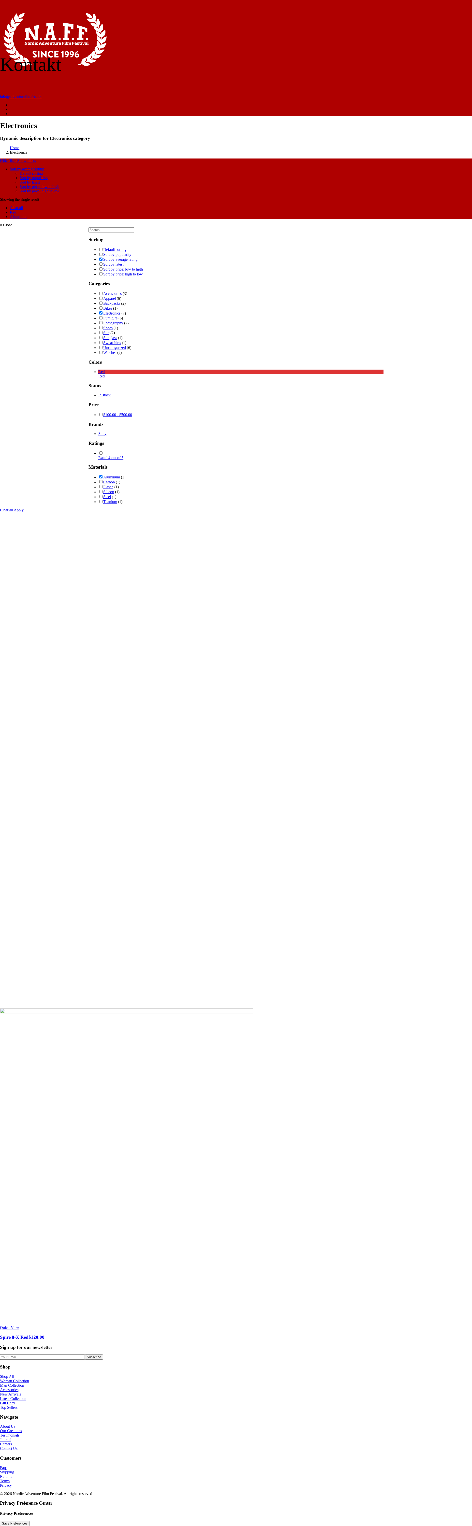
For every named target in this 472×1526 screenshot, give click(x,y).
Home (14, 148)
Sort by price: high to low (39, 191)
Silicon (108, 492)
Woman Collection (14, 1381)
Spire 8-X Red (22, 1337)
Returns (6, 1476)
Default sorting (31, 173)
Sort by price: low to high (39, 187)
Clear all (16, 208)
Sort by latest (30, 182)
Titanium (110, 502)
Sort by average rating (27, 169)
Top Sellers (8, 1407)
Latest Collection (13, 1398)
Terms (5, 1481)
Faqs (3, 1468)
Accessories (112, 293)
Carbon (109, 482)
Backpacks (111, 303)
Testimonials (9, 1435)
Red (13, 212)
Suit (106, 333)
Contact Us (8, 1448)
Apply (19, 510)
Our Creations (11, 1431)
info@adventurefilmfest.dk (21, 96)
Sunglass (110, 338)
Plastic (108, 487)
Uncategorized (114, 348)
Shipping (7, 1472)
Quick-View (9, 1327)
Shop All (7, 1376)
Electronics (111, 313)
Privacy (6, 1485)
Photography (113, 323)
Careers (6, 1444)
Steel (107, 497)
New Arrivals (10, 1394)
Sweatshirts (112, 343)
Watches (109, 352)
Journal (5, 1440)
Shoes (108, 328)
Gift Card (7, 1403)
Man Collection (12, 1385)
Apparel (109, 298)
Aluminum (18, 217)
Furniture (110, 318)
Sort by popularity (34, 178)
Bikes (107, 308)
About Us (7, 1426)
